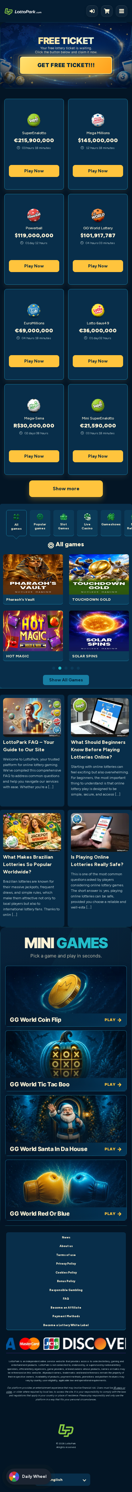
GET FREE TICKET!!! (65, 65)
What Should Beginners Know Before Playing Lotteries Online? (98, 749)
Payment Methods (66, 1316)
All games (70, 544)
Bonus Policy (66, 1281)
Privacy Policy (66, 1263)
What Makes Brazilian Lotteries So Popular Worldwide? (28, 864)
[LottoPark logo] (23, 11)
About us (66, 1246)
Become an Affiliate (66, 1307)
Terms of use (66, 1255)
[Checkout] (108, 11)
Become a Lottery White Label (66, 1325)
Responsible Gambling (66, 1290)
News (66, 1237)
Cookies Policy (66, 1272)
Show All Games (66, 679)
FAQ (66, 1298)
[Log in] (92, 11)
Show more (66, 488)
